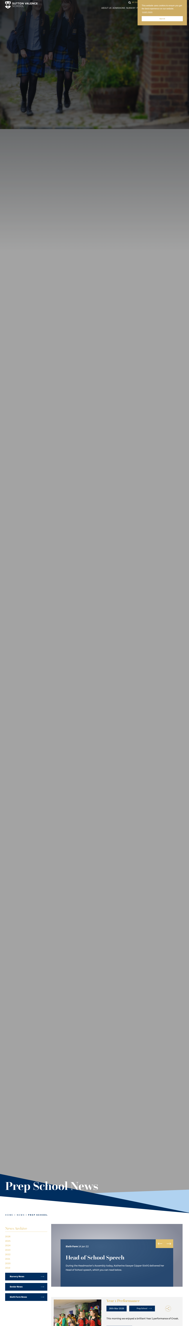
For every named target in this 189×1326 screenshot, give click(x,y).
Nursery (131, 8)
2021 (7, 1259)
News (21, 1215)
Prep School (142, 1308)
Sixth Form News (18, 1297)
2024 (8, 1245)
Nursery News (17, 1276)
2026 (7, 1236)
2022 (7, 1254)
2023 (7, 1250)
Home (9, 1215)
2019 (7, 1268)
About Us (106, 8)
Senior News (16, 1286)
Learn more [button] (147, 12)
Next (168, 1243)
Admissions (118, 8)
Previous (160, 1243)
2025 (8, 1241)
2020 (8, 1263)
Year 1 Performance (123, 1300)
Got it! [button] (162, 19)
